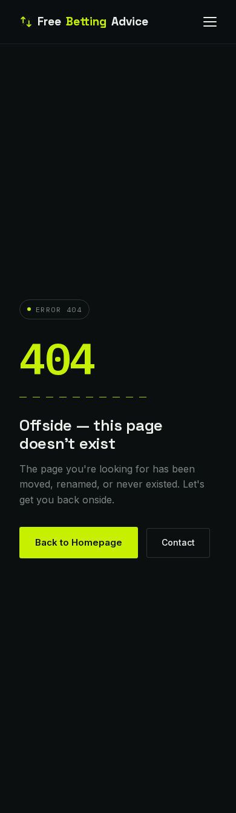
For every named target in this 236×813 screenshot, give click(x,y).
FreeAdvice (93, 21)
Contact (178, 542)
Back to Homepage (78, 542)
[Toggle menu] (209, 21)
